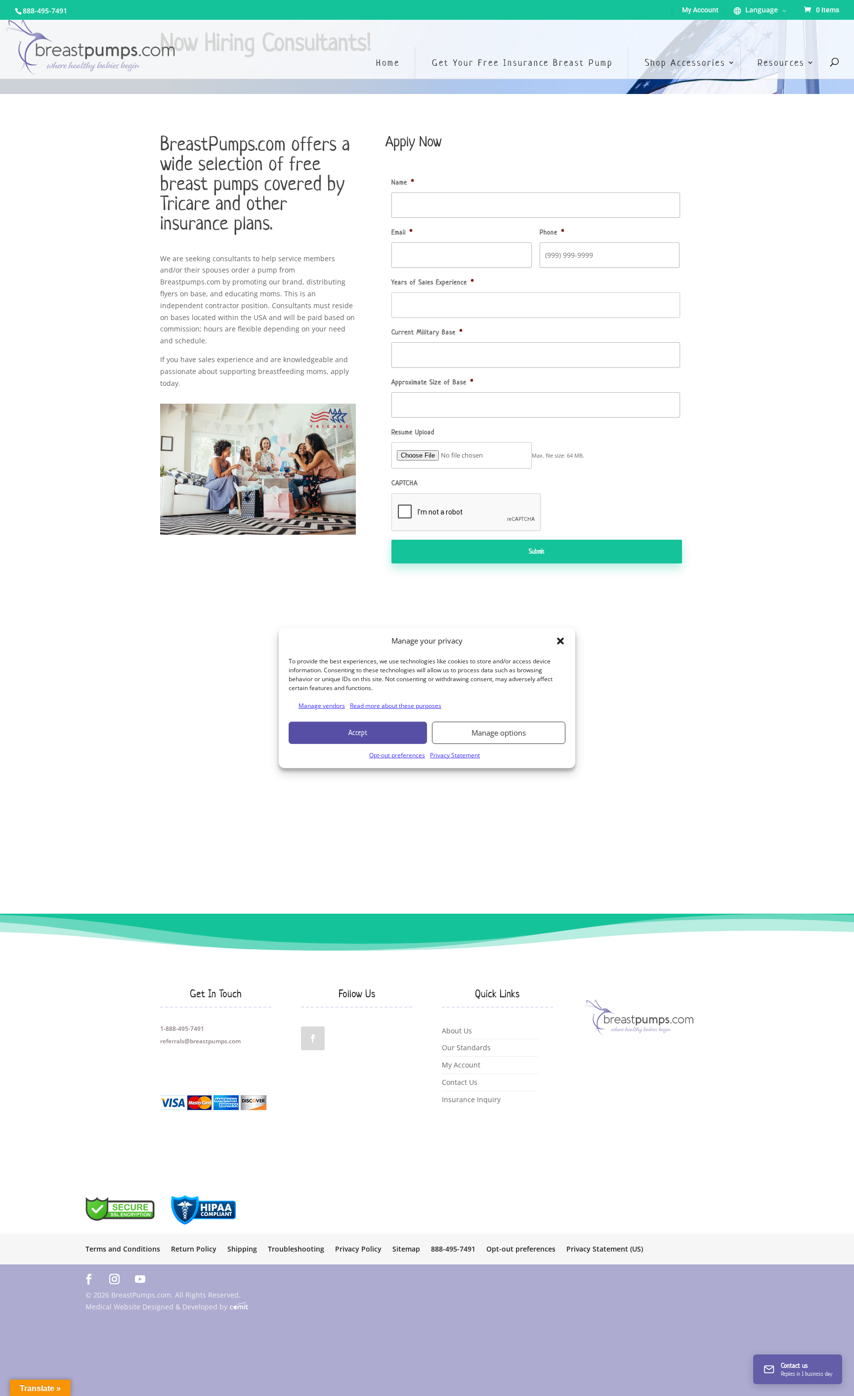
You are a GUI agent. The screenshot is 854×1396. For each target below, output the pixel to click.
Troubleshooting (296, 1250)
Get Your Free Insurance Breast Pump (522, 62)
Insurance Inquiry (471, 1099)
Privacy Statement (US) (604, 1250)
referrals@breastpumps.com (200, 1041)
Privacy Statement (455, 754)
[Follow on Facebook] (313, 1038)
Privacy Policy (358, 1250)
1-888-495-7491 (182, 1028)
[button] (560, 641)
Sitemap (406, 1250)
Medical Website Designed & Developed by (157, 1306)
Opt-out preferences (397, 754)
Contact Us (459, 1082)
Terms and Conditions (122, 1250)
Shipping (242, 1250)
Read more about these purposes (395, 705)
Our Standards (466, 1047)
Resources (781, 62)
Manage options (498, 733)
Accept (357, 732)
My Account (700, 9)
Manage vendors (322, 705)
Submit (537, 551)
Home (388, 62)
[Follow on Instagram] (114, 1278)
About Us (457, 1030)
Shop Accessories (685, 62)
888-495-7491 (45, 10)
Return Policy (193, 1250)
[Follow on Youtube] (140, 1278)
